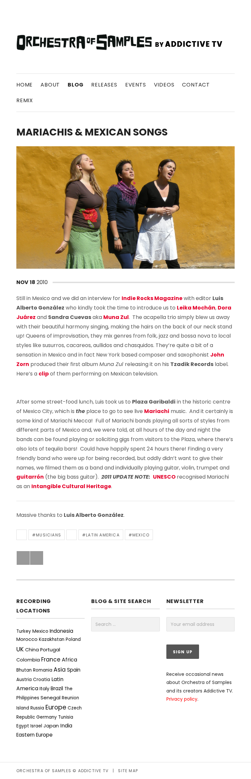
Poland (73, 639)
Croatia (41, 679)
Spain (73, 669)
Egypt (22, 726)
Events (135, 84)
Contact (196, 84)
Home (24, 84)
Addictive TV (93, 770)
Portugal (50, 649)
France (50, 659)
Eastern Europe (34, 734)
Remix (24, 100)
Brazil (57, 688)
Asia (60, 670)
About (50, 84)
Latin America (103, 535)
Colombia (28, 660)
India (66, 725)
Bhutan (24, 670)
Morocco (27, 639)
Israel (36, 726)
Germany (46, 717)
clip (44, 373)
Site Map (128, 770)
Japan (51, 726)
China (32, 649)
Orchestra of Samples (43, 770)
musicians (48, 535)
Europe (55, 707)
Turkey (23, 631)
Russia (37, 708)
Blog (75, 84)
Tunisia (65, 717)
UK (20, 649)
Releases (104, 84)
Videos (164, 84)
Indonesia (61, 631)
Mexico (140, 535)
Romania (42, 670)
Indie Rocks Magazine (152, 298)
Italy (44, 688)
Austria (24, 679)
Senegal (50, 697)
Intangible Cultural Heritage (71, 486)
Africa (69, 659)
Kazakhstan (51, 639)
